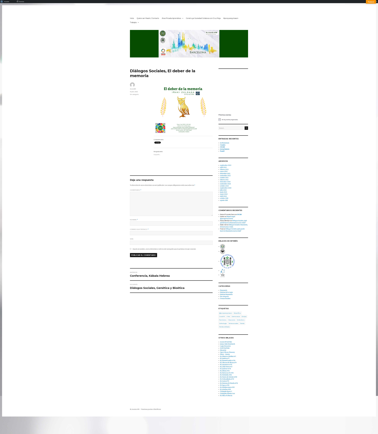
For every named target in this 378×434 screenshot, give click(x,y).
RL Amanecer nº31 (226, 364)
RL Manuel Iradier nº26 (227, 360)
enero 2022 (223, 171)
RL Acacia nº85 (134, 409)
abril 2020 (223, 196)
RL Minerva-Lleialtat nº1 (228, 356)
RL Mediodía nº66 (226, 375)
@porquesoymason (225, 313)
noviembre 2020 (225, 184)
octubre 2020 (224, 186)
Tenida (242, 323)
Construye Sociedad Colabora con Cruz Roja (203, 18)
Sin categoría (134, 94)
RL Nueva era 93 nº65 (226, 373)
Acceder (6, 1)
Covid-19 (222, 316)
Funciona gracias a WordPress (151, 409)
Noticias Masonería (226, 294)
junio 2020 (223, 192)
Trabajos (133, 22)
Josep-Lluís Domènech (227, 344)
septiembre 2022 (225, 165)
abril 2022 (223, 167)
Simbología (223, 323)
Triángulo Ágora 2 (226, 391)
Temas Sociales (225, 298)
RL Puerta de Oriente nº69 (228, 377)
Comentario (135, 190)
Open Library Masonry (227, 352)
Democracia (236, 316)
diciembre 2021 (225, 173)
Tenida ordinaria (224, 327)
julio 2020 (223, 190)
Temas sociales (233, 323)
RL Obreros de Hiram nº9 (228, 362)
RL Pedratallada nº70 (227, 379)
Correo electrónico (139, 229)
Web (131, 239)
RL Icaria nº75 (224, 381)
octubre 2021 (224, 178)
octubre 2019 (224, 198)
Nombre (134, 220)
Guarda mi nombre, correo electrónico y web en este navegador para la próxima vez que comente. (164, 249)
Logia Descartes (225, 346)
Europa (244, 316)
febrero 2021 (224, 180)
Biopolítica (237, 313)
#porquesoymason (230, 18)
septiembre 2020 (225, 188)
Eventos (21, 1)
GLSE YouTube (225, 348)
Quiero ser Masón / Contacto (148, 18)
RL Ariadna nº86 (225, 389)
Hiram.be (223, 350)
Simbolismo (241, 320)
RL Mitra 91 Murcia (226, 395)
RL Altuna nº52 (225, 371)
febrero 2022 (224, 169)
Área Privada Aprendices (171, 18)
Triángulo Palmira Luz (227, 393)
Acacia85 (133, 89)
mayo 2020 (223, 194)
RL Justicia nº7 (224, 358)
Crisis (228, 316)
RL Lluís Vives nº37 (226, 367)
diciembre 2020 (225, 182)
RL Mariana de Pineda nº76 (229, 383)
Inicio (132, 18)
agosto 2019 (224, 200)
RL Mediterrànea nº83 (227, 387)
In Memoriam (224, 143)
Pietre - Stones (225, 354)
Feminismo (222, 320)
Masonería (223, 290)
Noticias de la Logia (226, 292)
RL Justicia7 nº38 (225, 369)
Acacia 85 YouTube (226, 342)
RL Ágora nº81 (224, 385)
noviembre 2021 (225, 175)
